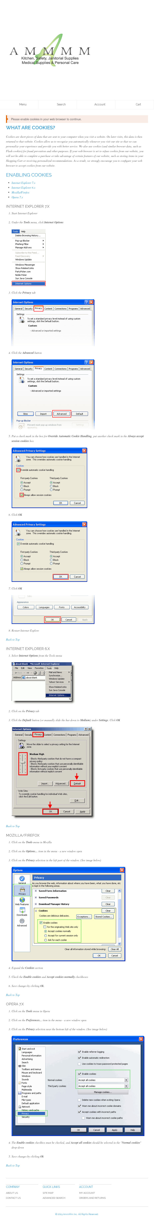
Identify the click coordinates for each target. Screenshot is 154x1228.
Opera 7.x (17, 197)
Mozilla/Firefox (20, 192)
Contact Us (13, 1198)
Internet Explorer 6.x (23, 187)
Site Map (48, 1193)
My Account (87, 1193)
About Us (12, 1193)
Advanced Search (54, 1198)
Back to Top (13, 639)
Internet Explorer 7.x (23, 183)
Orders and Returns (92, 1198)
